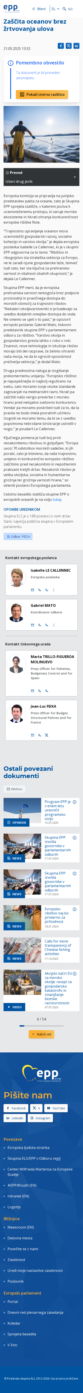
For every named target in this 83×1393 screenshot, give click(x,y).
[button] (74, 177)
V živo (12, 1344)
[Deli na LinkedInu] (76, 46)
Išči (70, 9)
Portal (13, 1301)
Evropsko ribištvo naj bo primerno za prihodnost (57, 915)
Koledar (14, 1323)
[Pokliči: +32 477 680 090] (39, 735)
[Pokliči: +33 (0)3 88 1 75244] (46, 625)
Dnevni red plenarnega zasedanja (35, 1312)
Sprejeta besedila (22, 1334)
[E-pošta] (32, 590)
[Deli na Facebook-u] (61, 46)
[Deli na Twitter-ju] (69, 46)
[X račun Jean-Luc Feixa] (46, 735)
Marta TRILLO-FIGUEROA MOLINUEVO (52, 659)
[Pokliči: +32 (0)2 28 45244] (39, 625)
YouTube (58, 1108)
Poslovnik (16, 1281)
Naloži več (44, 1034)
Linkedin (17, 1118)
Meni (41, 8)
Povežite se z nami (23, 1248)
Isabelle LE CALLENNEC (51, 570)
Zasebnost (16, 1259)
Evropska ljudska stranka (28, 1147)
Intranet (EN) (18, 1196)
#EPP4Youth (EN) (22, 1185)
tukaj (57, 499)
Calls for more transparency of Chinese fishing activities (58, 947)
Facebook (19, 1108)
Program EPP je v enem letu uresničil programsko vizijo (58, 810)
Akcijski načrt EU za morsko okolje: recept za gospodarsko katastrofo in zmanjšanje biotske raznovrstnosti (58, 988)
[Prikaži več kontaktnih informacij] (54, 590)
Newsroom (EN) (21, 1227)
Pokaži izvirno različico (46, 94)
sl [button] (54, 8)
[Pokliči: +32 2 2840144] (39, 691)
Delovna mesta (20, 1238)
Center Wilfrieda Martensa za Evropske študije (40, 1172)
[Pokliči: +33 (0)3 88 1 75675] (46, 590)
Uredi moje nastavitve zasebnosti (35, 1270)
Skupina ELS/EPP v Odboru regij (34, 1158)
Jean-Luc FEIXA (43, 706)
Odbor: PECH (20, 536)
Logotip (14, 1207)
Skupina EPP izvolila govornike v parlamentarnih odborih (58, 846)
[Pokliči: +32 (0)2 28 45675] (39, 590)
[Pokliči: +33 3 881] (46, 691)
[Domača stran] (11, 9)
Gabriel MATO (43, 605)
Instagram (43, 1118)
